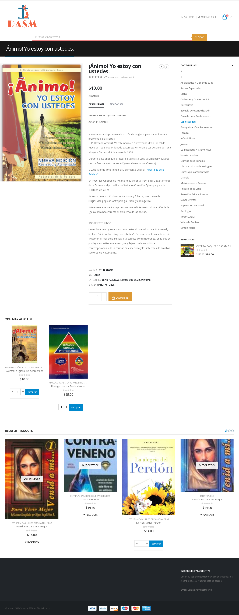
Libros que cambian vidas (135, 279)
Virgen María (188, 227)
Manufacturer (105, 284)
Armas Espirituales (191, 88)
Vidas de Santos (190, 222)
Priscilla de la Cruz (191, 188)
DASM (191, 17)
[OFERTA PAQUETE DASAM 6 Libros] (187, 250)
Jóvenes (185, 144)
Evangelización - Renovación (19, 367)
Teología (186, 211)
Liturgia (185, 177)
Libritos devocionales (193, 160)
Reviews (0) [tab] (116, 104)
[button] (226, 431)
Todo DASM (188, 216)
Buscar (199, 37)
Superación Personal (192, 205)
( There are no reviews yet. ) (119, 77)
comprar (122, 298)
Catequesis (187, 105)
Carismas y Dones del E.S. (195, 99)
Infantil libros (188, 138)
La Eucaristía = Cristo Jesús (196, 149)
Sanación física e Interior (195, 194)
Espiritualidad (110, 279)
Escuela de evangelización (195, 110)
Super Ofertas (188, 200)
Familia (185, 133)
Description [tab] (96, 104)
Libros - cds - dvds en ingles (196, 166)
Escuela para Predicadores (195, 116)
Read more (33, 541)
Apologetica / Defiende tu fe (63, 383)
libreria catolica (189, 155)
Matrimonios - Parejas (193, 183)
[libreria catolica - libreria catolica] (22, 17)
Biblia (184, 93)
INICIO (184, 17)
